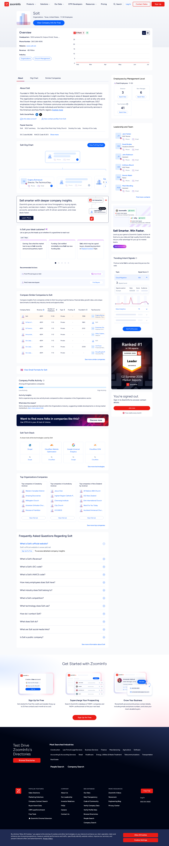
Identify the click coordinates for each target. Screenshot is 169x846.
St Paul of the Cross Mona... (29, 322)
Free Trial (147, 791)
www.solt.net (31, 46)
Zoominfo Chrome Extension (41, 818)
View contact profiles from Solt (55, 119)
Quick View (122, 97)
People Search (57, 766)
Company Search (76, 766)
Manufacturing (114, 750)
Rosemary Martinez (100, 327)
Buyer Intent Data (35, 806)
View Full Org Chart (96, 145)
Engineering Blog (115, 801)
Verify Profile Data (90, 810)
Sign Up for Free (84, 717)
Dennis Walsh (127, 175)
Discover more (96, 420)
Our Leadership (66, 797)
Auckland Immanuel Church (93, 510)
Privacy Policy (48, 839)
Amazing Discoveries (33, 496)
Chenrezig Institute (62, 501)
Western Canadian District (35, 491)
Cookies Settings (140, 840)
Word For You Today (91, 505)
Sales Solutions (34, 793)
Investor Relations (67, 801)
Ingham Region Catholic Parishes (64, 496)
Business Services (91, 750)
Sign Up (158, 4)
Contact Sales (141, 4)
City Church (59, 505)
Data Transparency (90, 797)
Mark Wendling (127, 186)
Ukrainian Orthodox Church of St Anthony (35, 505)
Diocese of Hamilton (33, 510)
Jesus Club (59, 491)
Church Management (42, 59)
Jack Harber (126, 134)
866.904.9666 (145, 802)
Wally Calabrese (100, 333)
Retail (81, 755)
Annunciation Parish (29, 334)
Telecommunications (131, 755)
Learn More (26, 218)
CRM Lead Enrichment (37, 810)
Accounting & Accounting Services (63, 755)
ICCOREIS (58, 510)
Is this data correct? (29, 119)
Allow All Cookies (140, 835)
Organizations (26, 59)
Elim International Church (93, 501)
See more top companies (96, 525)
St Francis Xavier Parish (29, 328)
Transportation (147, 755)
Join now (132, 408)
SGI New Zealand (90, 496)
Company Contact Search (38, 801)
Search (119, 4)
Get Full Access (120, 246)
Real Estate (54, 760)
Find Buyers (96, 282)
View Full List (33, 518)
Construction (55, 750)
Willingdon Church (32, 501)
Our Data (87, 793)
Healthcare (89, 755)
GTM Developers (75, 4)
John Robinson (127, 155)
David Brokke (127, 144)
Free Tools (32, 814)
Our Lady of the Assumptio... (29, 353)
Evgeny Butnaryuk (35, 180)
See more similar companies (95, 359)
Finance (104, 750)
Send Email (97, 274)
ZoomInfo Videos (115, 793)
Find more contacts (143, 197)
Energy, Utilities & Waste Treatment (109, 755)
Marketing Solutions (36, 797)
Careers (64, 810)
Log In (128, 4)
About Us (64, 793)
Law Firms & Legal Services (72, 750)
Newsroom (113, 797)
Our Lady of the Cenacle (29, 340)
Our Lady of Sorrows (29, 347)
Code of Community (91, 801)
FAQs (63, 806)
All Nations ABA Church (92, 491)
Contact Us (65, 814)
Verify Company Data (91, 806)
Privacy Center (114, 806)
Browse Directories (27, 760)
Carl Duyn (98, 346)
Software (137, 750)
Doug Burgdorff (100, 352)
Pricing (104, 4)
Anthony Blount (128, 165)
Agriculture (127, 750)
